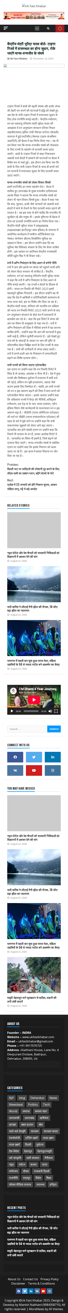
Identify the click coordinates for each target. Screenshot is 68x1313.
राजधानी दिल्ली (42, 1171)
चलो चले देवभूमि (17, 1131)
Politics (33, 1104)
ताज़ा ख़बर (48, 1138)
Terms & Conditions (41, 1283)
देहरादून (28, 1151)
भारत (44, 1164)
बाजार (33, 1164)
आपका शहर (41, 1111)
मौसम (26, 1171)
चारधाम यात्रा (51, 1131)
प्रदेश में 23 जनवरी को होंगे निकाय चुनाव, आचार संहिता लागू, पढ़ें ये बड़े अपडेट (32, 484)
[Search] (48, 28)
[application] (34, 700)
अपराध (26, 1111)
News (53, 1098)
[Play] (12, 711)
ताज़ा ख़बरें (14, 1144)
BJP (11, 1098)
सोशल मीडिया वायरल (20, 1184)
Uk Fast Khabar (19, 58)
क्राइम (12, 1124)
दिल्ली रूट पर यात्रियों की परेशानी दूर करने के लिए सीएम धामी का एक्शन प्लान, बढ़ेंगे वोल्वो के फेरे (33, 468)
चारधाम (34, 1131)
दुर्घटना (40, 1144)
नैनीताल (48, 1158)
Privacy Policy (49, 1279)
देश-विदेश (14, 1151)
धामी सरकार (32, 1158)
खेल (41, 1124)
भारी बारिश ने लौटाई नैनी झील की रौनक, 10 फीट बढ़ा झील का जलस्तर (34, 584)
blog (22, 1098)
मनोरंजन (13, 1171)
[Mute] (50, 711)
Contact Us (30, 1279)
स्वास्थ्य (40, 1184)
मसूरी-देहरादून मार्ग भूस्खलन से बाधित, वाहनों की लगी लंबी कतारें (34, 975)
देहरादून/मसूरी (44, 1151)
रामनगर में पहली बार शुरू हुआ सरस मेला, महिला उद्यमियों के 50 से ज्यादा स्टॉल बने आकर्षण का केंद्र (34, 638)
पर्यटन (22, 1164)
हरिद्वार (53, 1184)
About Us (14, 1279)
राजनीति (13, 1178)
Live (59, 28)
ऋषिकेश (44, 1118)
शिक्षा (48, 1178)
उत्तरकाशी (14, 1118)
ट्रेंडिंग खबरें (31, 1138)
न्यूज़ (11, 1164)
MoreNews (36, 1309)
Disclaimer (18, 1283)
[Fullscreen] (56, 711)
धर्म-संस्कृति (15, 1158)
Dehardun (37, 1098)
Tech (46, 1104)
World (13, 1111)
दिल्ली (28, 1144)
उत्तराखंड (29, 1118)
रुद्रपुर (26, 1178)
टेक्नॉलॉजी (14, 1138)
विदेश (38, 1178)
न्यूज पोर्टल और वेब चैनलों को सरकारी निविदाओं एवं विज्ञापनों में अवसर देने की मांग (34, 530)
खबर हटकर (27, 1124)
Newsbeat (16, 1104)
